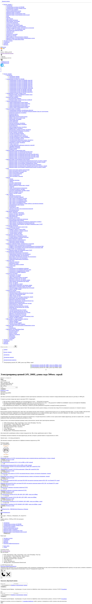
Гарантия (5, 43)
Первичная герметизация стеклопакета (18, 259)
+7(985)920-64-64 (5, 63)
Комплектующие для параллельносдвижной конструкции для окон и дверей (28, 160)
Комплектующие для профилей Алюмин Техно (20, 94)
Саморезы (11, 186)
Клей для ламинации (14, 175)
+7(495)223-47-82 (5, 61)
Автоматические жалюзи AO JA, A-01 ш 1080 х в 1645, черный (16, 465)
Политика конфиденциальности (11, 543)
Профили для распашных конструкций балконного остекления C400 (26, 247)
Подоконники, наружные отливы (14, 25)
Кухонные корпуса (13, 114)
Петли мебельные (13, 121)
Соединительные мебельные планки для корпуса (21, 140)
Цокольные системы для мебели (17, 142)
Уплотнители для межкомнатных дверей (19, 271)
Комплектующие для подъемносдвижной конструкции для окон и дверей (27, 162)
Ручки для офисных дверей (16, 283)
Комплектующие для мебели (13, 12)
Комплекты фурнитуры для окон (17, 299)
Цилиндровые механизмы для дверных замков (20, 285)
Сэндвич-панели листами (15, 233)
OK (2, 602)
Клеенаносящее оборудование (16, 220)
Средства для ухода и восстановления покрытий (21, 208)
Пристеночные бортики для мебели (18, 127)
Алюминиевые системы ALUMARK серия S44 (20, 81)
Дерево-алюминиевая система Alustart (18, 102)
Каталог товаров (7, 4)
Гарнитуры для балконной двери (17, 294)
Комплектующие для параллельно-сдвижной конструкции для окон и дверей (28, 165)
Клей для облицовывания (15, 173)
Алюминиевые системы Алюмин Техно (16, 8)
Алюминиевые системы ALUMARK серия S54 (20, 84)
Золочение (11, 338)
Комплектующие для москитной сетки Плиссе (20, 153)
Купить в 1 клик (5, 390)
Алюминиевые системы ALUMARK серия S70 (20, 85)
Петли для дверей (13, 282)
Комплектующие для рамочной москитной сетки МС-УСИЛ (24, 156)
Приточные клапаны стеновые (16, 242)
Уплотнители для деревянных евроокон (19, 268)
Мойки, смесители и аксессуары (17, 118)
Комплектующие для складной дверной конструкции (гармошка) (25, 164)
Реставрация (12, 337)
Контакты (5, 44)
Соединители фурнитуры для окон (17, 309)
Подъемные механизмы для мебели (18, 124)
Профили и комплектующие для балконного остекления (20, 27)
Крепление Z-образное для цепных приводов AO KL (14, 490)
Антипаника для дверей (15, 274)
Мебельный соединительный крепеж (18, 116)
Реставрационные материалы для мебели (19, 130)
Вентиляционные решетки (15, 238)
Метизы (11, 326)
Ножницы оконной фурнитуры (17, 302)
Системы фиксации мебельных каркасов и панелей (21, 145)
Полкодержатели (13, 125)
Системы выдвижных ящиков (16, 133)
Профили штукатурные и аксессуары (18, 226)
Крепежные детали (14, 263)
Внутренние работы (14, 330)
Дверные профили (13, 321)
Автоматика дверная (14, 76)
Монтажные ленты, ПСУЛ (15, 215)
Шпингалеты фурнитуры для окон (17, 315)
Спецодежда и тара (14, 207)
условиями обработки (28, 601)
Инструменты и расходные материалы (18, 219)
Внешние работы (13, 331)
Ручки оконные (13, 308)
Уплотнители (9, 33)
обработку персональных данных (19, 585)
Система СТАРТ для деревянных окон (15, 29)
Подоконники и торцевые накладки (18, 236)
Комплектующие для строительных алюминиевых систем (20, 38)
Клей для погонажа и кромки (16, 172)
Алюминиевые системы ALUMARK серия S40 (20, 80)
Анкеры (11, 178)
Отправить (3, 586)
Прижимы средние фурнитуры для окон (19, 307)
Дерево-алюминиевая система (13, 11)
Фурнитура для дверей (11, 34)
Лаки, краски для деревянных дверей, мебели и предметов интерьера (26, 203)
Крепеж (8, 17)
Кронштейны (12, 328)
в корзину (3, 388)
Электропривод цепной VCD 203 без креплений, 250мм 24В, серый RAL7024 (20, 469)
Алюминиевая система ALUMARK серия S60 (20, 89)
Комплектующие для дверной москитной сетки (20, 151)
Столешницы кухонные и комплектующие (19, 141)
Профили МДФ (13, 149)
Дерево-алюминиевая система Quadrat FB (19, 106)
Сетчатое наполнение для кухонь (17, 134)
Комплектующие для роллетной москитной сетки (21, 158)
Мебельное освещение (14, 147)
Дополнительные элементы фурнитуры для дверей (21, 287)
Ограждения (12, 265)
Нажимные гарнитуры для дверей (17, 278)
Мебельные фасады (14, 115)
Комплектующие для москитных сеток (15, 13)
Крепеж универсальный (15, 184)
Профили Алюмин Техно (15, 95)
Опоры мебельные (13, 120)
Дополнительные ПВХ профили (17, 324)
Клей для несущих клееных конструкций (19, 169)
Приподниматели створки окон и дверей (19, 185)
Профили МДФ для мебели (16, 128)
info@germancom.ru (5, 512)
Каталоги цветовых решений (16, 197)
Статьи (5, 547)
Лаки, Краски (9, 18)
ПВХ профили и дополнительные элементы (17, 36)
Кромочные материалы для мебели (17, 112)
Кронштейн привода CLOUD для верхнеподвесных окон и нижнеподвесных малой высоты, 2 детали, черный (28, 458)
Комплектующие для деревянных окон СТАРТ (20, 250)
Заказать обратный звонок (7, 53)
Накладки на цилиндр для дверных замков (19, 280)
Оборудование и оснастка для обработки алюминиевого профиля (25, 221)
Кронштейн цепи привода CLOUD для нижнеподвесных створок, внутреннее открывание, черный (25, 476)
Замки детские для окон (15, 295)
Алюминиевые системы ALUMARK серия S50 (20, 82)
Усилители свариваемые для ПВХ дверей (19, 190)
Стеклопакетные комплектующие (14, 30)
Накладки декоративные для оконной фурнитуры (21, 300)
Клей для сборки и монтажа (16, 176)
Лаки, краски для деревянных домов (18, 201)
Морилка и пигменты (14, 334)
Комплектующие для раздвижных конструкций (18, 14)
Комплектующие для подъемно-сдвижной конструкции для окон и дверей (27, 167)
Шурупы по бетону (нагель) (16, 191)
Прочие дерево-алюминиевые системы (18, 107)
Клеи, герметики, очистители (16, 212)
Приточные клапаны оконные (16, 241)
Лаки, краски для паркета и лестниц (18, 198)
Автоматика (9, 5)
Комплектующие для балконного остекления (20, 245)
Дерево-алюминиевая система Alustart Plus (19, 103)
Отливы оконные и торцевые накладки (18, 237)
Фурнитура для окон (11, 35)
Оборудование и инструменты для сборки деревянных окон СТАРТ (26, 224)
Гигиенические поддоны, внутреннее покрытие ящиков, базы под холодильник (28, 111)
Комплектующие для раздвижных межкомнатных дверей (23, 163)
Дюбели (11, 181)
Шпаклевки (12, 335)
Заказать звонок (6, 1)
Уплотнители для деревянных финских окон (20, 269)
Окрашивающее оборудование (16, 204)
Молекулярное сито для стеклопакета (18, 258)
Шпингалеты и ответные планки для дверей (20, 286)
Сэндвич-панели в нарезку (15, 232)
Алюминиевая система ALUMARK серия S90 (20, 90)
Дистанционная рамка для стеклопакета (19, 255)
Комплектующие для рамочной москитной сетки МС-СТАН (24, 155)
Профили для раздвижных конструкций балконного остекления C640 (26, 246)
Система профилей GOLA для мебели (18, 136)
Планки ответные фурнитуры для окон (18, 306)
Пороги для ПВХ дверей (15, 193)
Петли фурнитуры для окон (16, 304)
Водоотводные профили (12, 9)
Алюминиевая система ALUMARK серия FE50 (20, 92)
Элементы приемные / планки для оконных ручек (21, 316)
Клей (7, 16)
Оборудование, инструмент (13, 21)
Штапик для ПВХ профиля (15, 317)
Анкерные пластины (14, 180)
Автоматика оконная (14, 77)
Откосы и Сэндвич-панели (12, 23)
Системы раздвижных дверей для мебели (19, 137)
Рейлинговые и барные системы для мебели (20, 129)
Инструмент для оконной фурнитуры (18, 298)
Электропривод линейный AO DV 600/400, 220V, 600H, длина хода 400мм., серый (21, 504)
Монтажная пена (13, 216)
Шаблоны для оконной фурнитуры (17, 313)
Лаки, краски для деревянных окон (17, 199)
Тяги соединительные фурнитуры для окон (19, 312)
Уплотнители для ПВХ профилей (17, 272)
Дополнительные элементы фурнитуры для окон (21, 293)
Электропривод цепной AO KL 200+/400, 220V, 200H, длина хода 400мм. (19, 497)
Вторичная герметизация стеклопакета (18, 252)
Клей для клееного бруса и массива (18, 171)
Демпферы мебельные (14, 146)
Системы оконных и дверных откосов (18, 230)
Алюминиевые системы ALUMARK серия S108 (21, 88)
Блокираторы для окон (14, 291)
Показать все (7, 533)
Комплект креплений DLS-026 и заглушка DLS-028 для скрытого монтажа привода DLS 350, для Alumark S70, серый (29, 483)
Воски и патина (13, 333)
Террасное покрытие (14, 261)
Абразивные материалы (15, 195)
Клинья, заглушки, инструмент (16, 213)
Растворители (12, 206)
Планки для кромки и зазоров (16, 264)
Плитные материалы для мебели (17, 123)
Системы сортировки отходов (16, 138)
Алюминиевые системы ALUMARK (15, 7)
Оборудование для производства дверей (19, 281)
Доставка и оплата (8, 40)
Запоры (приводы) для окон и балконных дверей (21, 296)
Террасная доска (10, 31)
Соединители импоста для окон (17, 189)
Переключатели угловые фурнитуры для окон (20, 303)
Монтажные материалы (12, 20)
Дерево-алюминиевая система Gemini (18, 105)
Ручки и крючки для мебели (16, 132)
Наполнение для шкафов (15, 119)
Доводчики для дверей (14, 276)
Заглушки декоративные (15, 182)
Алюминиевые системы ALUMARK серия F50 (20, 86)
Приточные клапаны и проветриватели (16, 26)
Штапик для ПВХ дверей (15, 322)
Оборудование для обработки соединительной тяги (21, 223)
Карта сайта (6, 546)
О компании (6, 42)
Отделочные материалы (12, 22)
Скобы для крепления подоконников (18, 188)
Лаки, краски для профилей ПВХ (17, 202)
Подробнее (64, 589)
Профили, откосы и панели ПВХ (17, 229)
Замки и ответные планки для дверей (18, 277)
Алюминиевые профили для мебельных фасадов (21, 110)
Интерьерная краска (14, 210)
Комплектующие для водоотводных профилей (20, 99)
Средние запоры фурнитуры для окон (18, 311)
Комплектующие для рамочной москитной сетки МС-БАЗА (24, 154)
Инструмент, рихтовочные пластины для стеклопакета (22, 256)
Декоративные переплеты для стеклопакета (20, 254)
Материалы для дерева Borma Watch (15, 39)
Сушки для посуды (13, 143)
